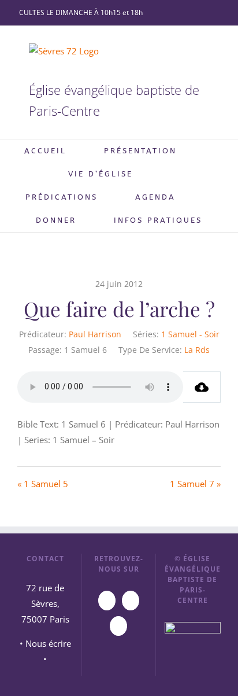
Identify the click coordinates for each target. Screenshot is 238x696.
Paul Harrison (95, 334)
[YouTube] (107, 600)
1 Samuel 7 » (195, 483)
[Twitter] (118, 626)
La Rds (197, 349)
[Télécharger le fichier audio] (202, 387)
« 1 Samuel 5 (42, 483)
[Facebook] (130, 600)
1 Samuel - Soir (190, 334)
